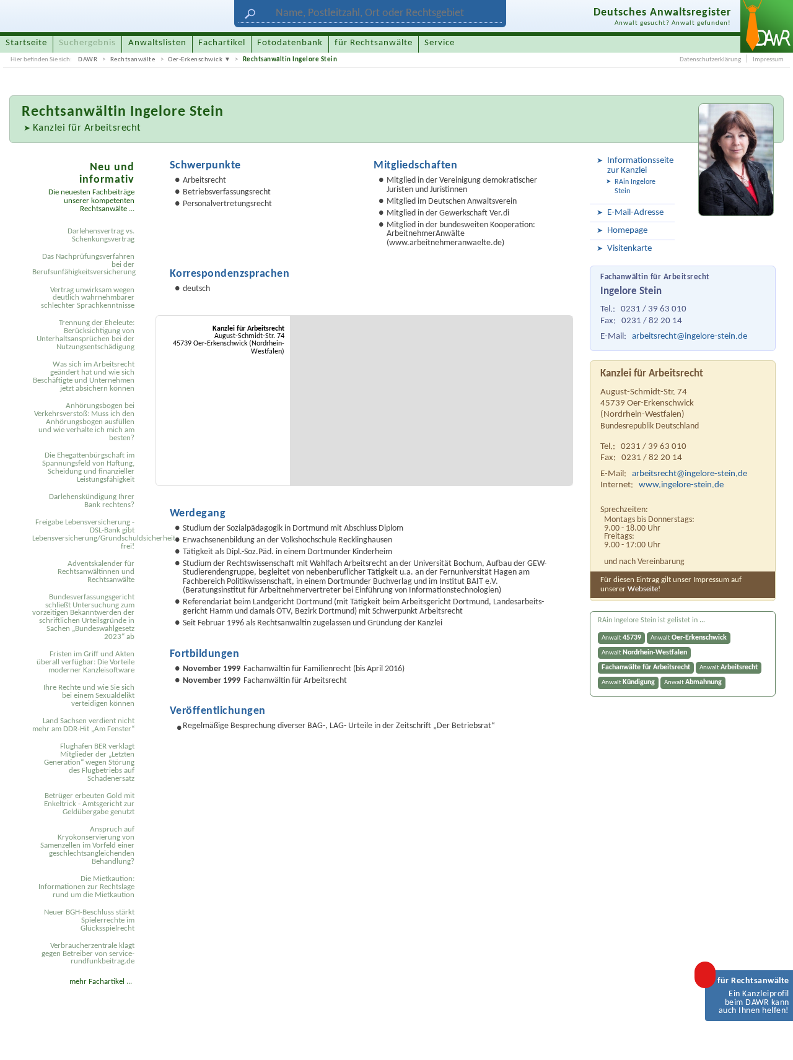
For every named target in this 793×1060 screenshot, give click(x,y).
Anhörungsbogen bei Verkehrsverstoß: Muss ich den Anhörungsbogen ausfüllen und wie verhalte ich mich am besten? (84, 422)
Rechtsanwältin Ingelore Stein (290, 59)
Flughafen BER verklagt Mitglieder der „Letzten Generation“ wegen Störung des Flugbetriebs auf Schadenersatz (89, 762)
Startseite (26, 43)
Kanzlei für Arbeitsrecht (87, 128)
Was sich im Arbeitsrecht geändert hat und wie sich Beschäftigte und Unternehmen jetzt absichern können (83, 376)
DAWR (87, 59)
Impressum (768, 59)
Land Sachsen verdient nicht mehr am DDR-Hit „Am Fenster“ (83, 725)
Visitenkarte (629, 248)
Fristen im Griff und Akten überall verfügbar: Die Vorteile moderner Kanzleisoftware (85, 662)
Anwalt (621, 637)
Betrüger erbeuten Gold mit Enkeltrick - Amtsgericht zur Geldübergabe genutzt (89, 804)
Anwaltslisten (157, 43)
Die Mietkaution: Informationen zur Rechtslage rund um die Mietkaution (86, 887)
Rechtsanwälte (133, 59)
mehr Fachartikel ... (100, 982)
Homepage (627, 230)
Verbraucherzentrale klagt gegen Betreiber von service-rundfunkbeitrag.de (88, 954)
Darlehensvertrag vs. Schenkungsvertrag (101, 235)
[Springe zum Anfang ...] (772, 1039)
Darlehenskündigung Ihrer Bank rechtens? (91, 501)
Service (439, 43)
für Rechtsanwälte (374, 43)
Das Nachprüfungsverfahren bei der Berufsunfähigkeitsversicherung (84, 265)
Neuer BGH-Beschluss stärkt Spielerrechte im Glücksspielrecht (89, 920)
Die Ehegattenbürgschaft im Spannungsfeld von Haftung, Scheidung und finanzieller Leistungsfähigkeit (88, 467)
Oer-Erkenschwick (195, 59)
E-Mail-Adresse (635, 212)
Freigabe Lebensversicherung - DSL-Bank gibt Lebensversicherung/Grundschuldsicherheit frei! (85, 534)
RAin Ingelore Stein (635, 186)
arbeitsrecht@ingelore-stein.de (689, 336)
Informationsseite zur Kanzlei (639, 165)
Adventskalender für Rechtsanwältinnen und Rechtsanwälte (96, 572)
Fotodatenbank (290, 43)
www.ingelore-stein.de (681, 485)
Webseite (643, 589)
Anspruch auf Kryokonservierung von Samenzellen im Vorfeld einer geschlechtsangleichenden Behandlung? (87, 845)
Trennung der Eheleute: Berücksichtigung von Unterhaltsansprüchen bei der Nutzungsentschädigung (85, 335)
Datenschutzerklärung (710, 59)
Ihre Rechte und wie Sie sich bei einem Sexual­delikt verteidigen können (88, 696)
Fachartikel (221, 43)
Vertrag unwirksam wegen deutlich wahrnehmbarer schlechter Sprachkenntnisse (87, 298)
